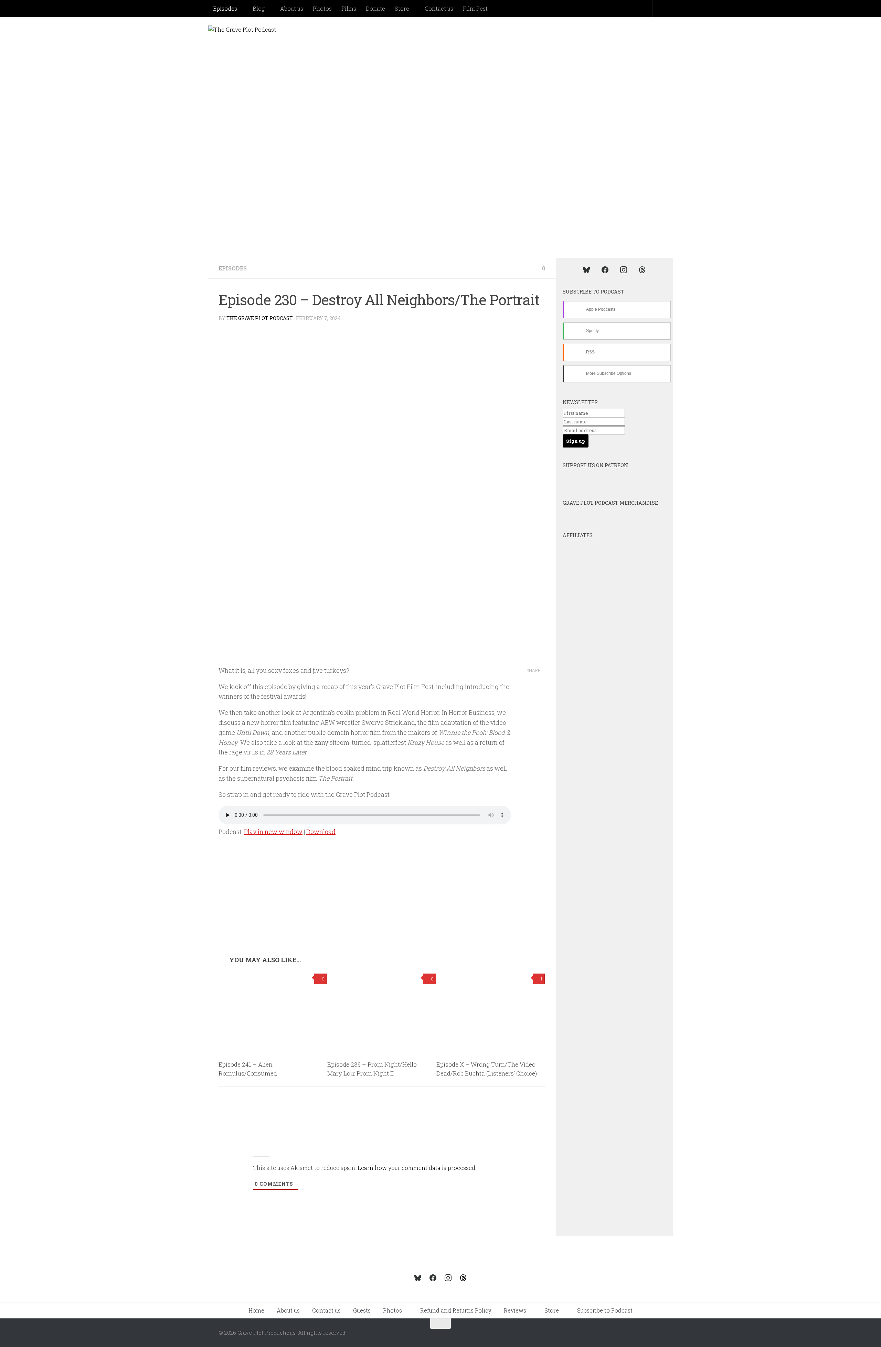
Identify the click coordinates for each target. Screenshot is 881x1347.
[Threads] (642, 269)
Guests (362, 1310)
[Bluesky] (586, 269)
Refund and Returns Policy (455, 1310)
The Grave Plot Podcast (259, 318)
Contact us (439, 8)
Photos (322, 8)
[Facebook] (605, 269)
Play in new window (273, 831)
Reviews (515, 1310)
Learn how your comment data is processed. (417, 1167)
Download (321, 831)
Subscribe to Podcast (605, 1310)
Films (348, 8)
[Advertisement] (382, 904)
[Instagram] (623, 269)
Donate (375, 8)
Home (256, 1310)
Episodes (225, 8)
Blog (259, 8)
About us (291, 8)
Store (402, 8)
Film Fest (475, 8)
